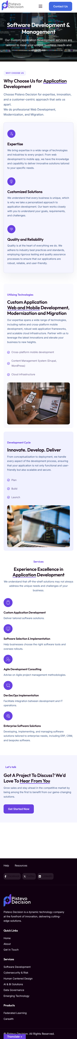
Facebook (13, 876)
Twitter (30, 876)
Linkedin (47, 876)
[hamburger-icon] (40, 6)
